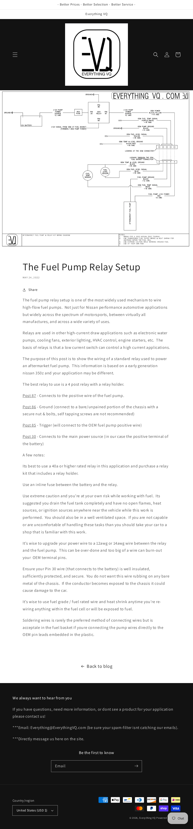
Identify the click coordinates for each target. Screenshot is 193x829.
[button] (15, 54)
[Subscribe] (136, 766)
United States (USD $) (32, 810)
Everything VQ (147, 817)
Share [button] (33, 289)
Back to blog (99, 666)
